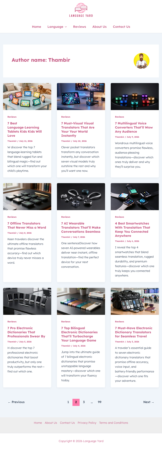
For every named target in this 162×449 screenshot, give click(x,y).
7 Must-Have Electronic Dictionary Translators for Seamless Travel (133, 332)
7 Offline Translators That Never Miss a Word (26, 225)
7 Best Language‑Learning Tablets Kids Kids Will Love (24, 129)
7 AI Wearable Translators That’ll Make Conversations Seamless (81, 227)
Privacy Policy (87, 423)
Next (148, 402)
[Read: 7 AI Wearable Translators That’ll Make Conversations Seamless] (81, 196)
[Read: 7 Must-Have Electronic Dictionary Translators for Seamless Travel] (135, 301)
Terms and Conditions (113, 423)
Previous (16, 402)
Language (55, 27)
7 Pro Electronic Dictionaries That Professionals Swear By (26, 332)
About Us (99, 27)
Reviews (79, 27)
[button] (65, 26)
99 (99, 402)
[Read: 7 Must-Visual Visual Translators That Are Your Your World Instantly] (81, 96)
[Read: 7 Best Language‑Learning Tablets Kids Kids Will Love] (27, 96)
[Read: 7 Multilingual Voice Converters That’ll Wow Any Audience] (135, 96)
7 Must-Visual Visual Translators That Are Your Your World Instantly (77, 129)
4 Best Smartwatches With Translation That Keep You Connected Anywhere (132, 229)
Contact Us (121, 27)
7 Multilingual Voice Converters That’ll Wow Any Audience (134, 127)
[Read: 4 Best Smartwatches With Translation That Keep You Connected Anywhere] (135, 196)
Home (36, 27)
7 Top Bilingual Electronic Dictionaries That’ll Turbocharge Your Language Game (79, 334)
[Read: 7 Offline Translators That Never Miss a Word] (27, 196)
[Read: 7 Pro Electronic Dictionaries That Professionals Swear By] (27, 301)
